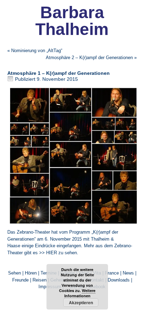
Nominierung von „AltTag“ (36, 50)
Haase (13, 245)
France (112, 273)
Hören (31, 273)
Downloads (119, 280)
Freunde (20, 280)
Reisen (39, 280)
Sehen (14, 273)
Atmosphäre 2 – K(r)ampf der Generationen (89, 57)
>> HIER (48, 252)
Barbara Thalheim (72, 20)
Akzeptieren (81, 302)
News (128, 273)
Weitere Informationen (80, 293)
